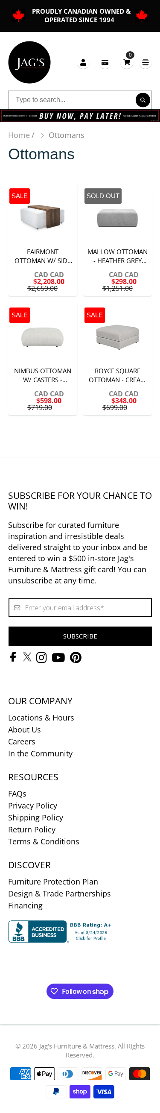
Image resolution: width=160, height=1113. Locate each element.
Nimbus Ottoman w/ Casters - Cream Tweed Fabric (42, 358)
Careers (21, 741)
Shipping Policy (35, 817)
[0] (126, 62)
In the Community (40, 753)
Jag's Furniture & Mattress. (77, 1046)
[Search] (143, 100)
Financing (25, 905)
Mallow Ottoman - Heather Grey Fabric (117, 239)
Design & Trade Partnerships (59, 893)
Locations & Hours (41, 717)
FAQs (17, 793)
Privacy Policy (32, 805)
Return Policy (31, 829)
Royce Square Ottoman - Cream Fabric (117, 358)
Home (19, 135)
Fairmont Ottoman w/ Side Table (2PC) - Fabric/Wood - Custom (42, 239)
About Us (24, 729)
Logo (29, 62)
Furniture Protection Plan (53, 881)
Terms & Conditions (43, 841)
